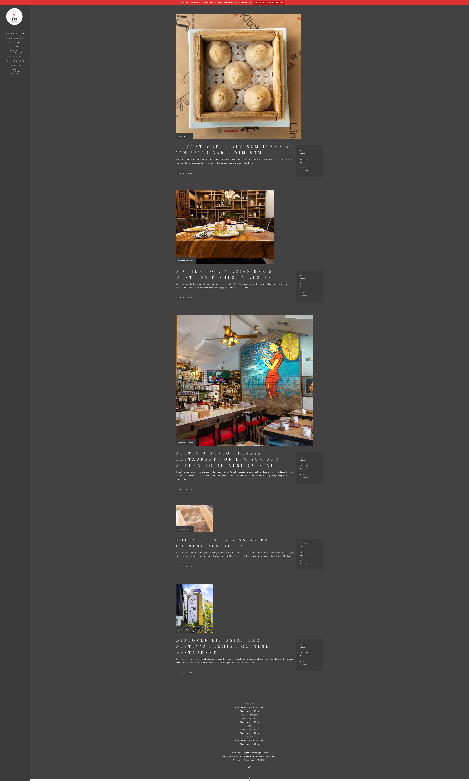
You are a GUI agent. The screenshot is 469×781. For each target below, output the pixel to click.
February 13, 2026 (185, 261)
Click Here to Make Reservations (269, 2)
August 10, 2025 (184, 529)
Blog (302, 162)
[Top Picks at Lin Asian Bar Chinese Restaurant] (194, 518)
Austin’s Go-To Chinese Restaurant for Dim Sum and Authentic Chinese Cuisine (228, 459)
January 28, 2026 (185, 442)
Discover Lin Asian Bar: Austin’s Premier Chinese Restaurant (223, 646)
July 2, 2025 (183, 629)
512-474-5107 (240, 752)
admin (302, 153)
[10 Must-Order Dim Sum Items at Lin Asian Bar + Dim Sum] (238, 76)
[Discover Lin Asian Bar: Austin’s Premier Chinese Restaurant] (194, 608)
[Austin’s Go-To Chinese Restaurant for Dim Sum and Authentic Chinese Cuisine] (244, 380)
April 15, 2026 (184, 136)
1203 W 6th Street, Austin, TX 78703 (249, 760)
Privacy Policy (263, 756)
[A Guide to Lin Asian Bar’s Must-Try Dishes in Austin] (225, 227)
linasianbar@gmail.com (257, 752)
